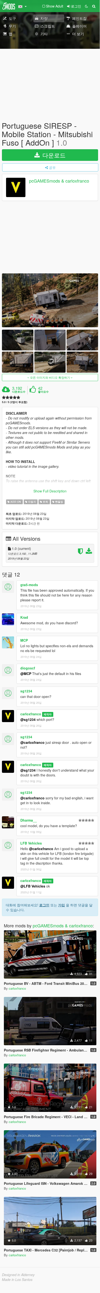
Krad (24, 617)
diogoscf (27, 668)
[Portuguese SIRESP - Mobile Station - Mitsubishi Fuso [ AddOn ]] (50, 300)
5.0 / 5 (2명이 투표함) (14, 402)
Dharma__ (28, 820)
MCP (24, 640)
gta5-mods (29, 584)
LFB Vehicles (31, 843)
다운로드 (53, 155)
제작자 (48, 714)
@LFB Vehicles (32, 886)
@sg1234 (28, 719)
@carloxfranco (32, 742)
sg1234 (26, 691)
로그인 (44, 904)
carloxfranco (30, 713)
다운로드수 (18, 391)
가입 (61, 904)
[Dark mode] (86, 6)
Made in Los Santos (17, 1279)
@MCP (25, 673)
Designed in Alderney (18, 1274)
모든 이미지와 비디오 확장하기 (50, 377)
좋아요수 (43, 391)
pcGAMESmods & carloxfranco (59, 181)
